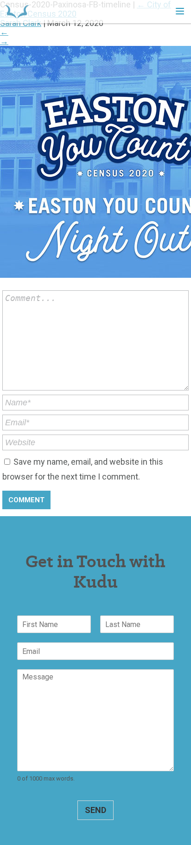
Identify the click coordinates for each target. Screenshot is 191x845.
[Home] (17, 12)
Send (95, 810)
